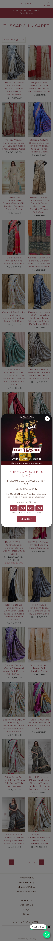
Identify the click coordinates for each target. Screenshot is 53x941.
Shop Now (26, 518)
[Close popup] (47, 418)
